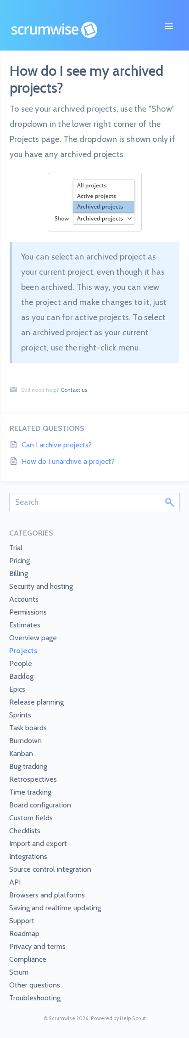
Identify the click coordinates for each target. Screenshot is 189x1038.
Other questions (34, 985)
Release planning (36, 702)
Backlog (21, 676)
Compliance (27, 959)
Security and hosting (41, 586)
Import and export (38, 843)
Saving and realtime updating (55, 907)
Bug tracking (28, 766)
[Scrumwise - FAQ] (54, 30)
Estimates (24, 625)
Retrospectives (33, 779)
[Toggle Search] (169, 502)
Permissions (28, 612)
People (20, 663)
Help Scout (133, 1018)
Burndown (25, 740)
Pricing (19, 560)
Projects (23, 650)
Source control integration (50, 869)
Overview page (33, 637)
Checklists (24, 830)
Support (21, 920)
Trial (15, 547)
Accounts (24, 599)
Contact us (74, 389)
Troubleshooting (35, 997)
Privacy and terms (37, 946)
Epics (17, 689)
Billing (18, 573)
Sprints (20, 715)
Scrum (18, 972)
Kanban (21, 753)
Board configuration (40, 805)
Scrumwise (62, 1018)
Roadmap (24, 933)
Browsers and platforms (47, 895)
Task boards (28, 727)
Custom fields (31, 817)
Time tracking (30, 792)
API (15, 882)
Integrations (28, 856)
